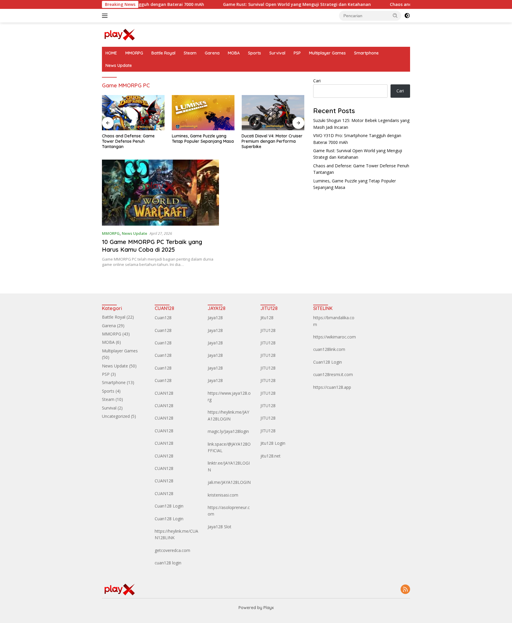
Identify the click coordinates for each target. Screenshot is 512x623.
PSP (297, 53)
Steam (190, 53)
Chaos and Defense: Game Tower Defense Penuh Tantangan (128, 141)
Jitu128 (266, 317)
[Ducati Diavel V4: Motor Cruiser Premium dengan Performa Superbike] (272, 112)
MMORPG (134, 53)
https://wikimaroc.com (334, 337)
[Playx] (119, 34)
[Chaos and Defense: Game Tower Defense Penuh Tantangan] (133, 112)
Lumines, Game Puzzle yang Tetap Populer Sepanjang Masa (203, 138)
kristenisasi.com (223, 495)
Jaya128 (215, 317)
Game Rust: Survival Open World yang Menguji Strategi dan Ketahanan (280, 4)
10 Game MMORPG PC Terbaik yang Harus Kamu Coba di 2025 (152, 245)
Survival (277, 53)
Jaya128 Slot (219, 526)
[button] (395, 15)
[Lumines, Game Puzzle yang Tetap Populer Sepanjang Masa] (203, 112)
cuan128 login (168, 563)
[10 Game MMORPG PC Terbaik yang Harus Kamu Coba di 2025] (160, 192)
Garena (212, 53)
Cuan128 (163, 317)
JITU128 (268, 330)
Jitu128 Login (272, 443)
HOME (111, 53)
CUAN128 (164, 393)
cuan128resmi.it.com (333, 374)
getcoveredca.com (172, 550)
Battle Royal (163, 53)
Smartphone (366, 53)
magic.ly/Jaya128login (228, 431)
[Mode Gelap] (407, 16)
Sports (254, 53)
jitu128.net (270, 456)
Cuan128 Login (169, 506)
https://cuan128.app (332, 387)
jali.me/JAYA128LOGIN (229, 482)
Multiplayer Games (327, 53)
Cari (317, 81)
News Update (118, 65)
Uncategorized (116, 416)
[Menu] (106, 16)
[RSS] (405, 590)
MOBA (234, 53)
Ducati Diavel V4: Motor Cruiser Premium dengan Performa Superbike (272, 141)
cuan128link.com (329, 349)
